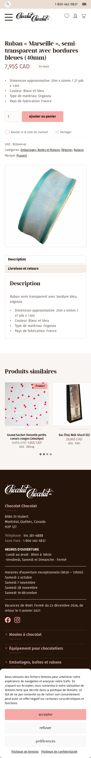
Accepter (46, 714)
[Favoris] (66, 17)
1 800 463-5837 (66, 4)
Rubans (79, 149)
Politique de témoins (25, 751)
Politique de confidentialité (59, 751)
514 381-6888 (33, 535)
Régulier (66, 149)
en (84, 4)
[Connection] (75, 17)
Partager (66, 132)
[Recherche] (8, 4)
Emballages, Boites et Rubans (40, 149)
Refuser (45, 728)
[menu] (9, 17)
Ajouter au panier (42, 116)
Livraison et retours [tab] (23, 268)
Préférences (45, 741)
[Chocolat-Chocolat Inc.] (33, 17)
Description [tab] (17, 259)
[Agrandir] (45, 206)
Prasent (22, 155)
